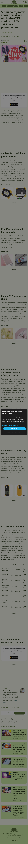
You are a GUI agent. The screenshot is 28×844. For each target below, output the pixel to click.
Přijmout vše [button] (14, 428)
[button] (14, 425)
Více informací (19, 423)
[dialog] (14, 422)
